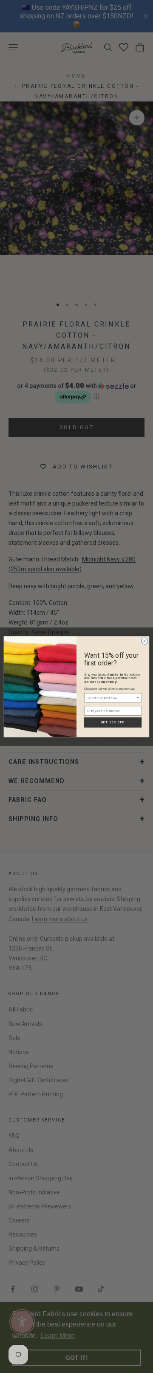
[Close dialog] (144, 640)
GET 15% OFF (113, 722)
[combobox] (111, 697)
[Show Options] (138, 697)
